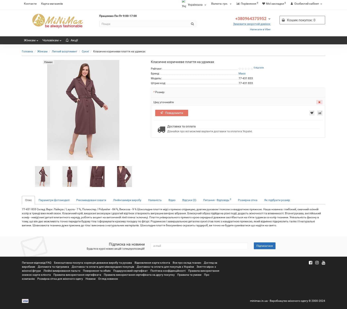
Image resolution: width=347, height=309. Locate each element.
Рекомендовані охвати (91, 200)
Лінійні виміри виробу (127, 200)
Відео (172, 200)
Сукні (85, 51)
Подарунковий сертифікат (130, 270)
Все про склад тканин (187, 262)
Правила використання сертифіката (77, 274)
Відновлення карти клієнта (152, 262)
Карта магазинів (52, 3)
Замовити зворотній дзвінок (251, 23)
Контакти (30, 3)
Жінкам (30, 40)
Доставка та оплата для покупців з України (165, 266)
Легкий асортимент (64, 51)
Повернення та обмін (97, 270)
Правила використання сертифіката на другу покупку (139, 274)
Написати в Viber (260, 29)
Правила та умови (189, 274)
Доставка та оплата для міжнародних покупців (103, 266)
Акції (74, 40)
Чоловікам (50, 40)
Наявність (155, 200)
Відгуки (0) (189, 200)
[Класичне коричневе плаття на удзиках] (42, 176)
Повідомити (174, 113)
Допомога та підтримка (53, 266)
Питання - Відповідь (217, 200)
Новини (91, 278)
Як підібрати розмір (277, 200)
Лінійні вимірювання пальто (61, 270)
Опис (28, 200)
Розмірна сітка (247, 200)
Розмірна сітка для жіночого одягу (60, 278)
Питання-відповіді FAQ (36, 262)
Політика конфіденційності (168, 270)
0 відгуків (259, 67)
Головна (27, 51)
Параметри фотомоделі (54, 200)
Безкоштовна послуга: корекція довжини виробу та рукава (93, 262)
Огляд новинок (108, 278)
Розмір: (160, 92)
